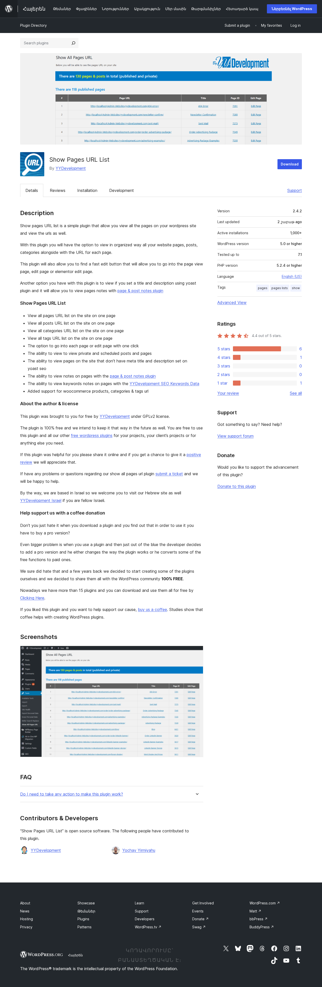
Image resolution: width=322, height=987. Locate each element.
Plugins (83, 919)
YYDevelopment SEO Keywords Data (164, 383)
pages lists (279, 288)
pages (262, 288)
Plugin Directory (33, 25)
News (24, 911)
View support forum (235, 435)
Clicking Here (32, 597)
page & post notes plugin (140, 290)
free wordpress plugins (91, 435)
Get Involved (203, 903)
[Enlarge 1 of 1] (196, 652)
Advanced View (232, 302)
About (25, 903)
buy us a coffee (152, 609)
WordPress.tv (148, 927)
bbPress (259, 919)
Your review (228, 393)
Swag (199, 927)
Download (290, 164)
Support (294, 190)
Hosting (26, 919)
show (296, 288)
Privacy (26, 927)
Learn (139, 903)
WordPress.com (265, 903)
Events (198, 911)
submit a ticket (169, 473)
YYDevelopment (71, 168)
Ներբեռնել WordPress (292, 9)
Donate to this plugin (236, 486)
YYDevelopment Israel (40, 500)
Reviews (57, 190)
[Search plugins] (73, 43)
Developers (144, 919)
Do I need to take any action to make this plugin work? (71, 794)
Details (31, 190)
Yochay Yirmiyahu (138, 850)
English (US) (292, 276)
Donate (200, 919)
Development (121, 190)
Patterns (84, 927)
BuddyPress (262, 927)
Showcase (86, 903)
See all (296, 393)
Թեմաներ (86, 911)
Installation (87, 190)
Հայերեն (75, 955)
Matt (255, 911)
